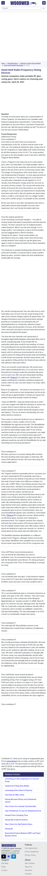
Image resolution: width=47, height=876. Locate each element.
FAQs (3, 867)
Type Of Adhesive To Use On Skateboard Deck (23, 811)
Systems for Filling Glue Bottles (17, 786)
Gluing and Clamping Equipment (13, 65)
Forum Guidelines (32, 852)
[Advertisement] (23, 36)
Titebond (13, 377)
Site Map (4, 863)
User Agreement (31, 848)
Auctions (28, 874)
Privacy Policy (30, 855)
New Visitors (30, 863)
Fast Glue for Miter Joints (14, 795)
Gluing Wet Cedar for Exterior (16, 820)
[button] (3, 856)
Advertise (28, 870)
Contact (4, 870)
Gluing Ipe (9, 829)
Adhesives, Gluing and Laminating (30, 63)
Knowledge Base (13, 63)
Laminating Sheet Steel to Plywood (18, 790)
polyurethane (12, 761)
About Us (28, 867)
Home (3, 63)
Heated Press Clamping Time (16, 815)
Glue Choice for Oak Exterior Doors (18, 824)
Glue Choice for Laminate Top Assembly (20, 806)
